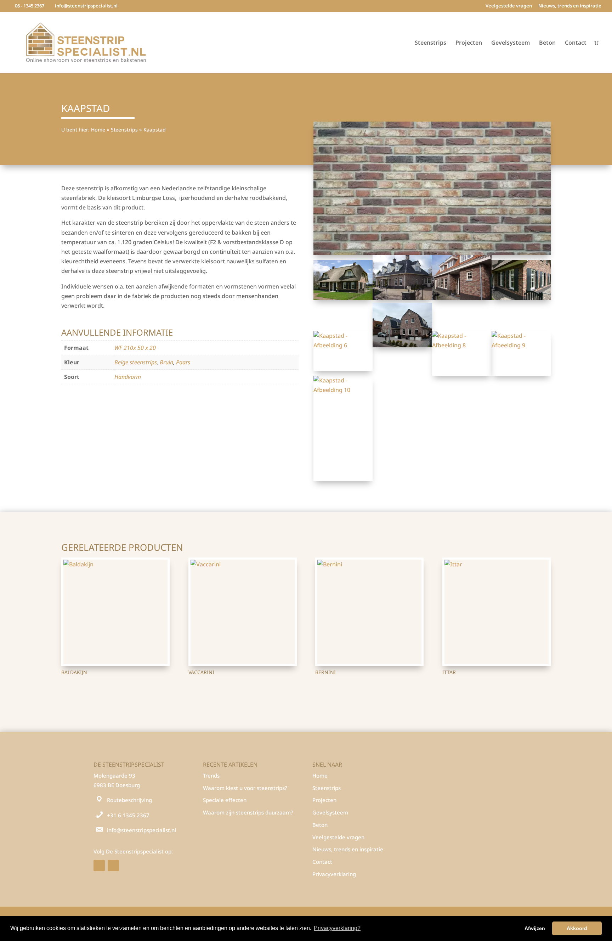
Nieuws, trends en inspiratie (569, 6)
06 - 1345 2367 (29, 5)
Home (98, 129)
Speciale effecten (224, 799)
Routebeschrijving (129, 799)
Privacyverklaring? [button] (337, 928)
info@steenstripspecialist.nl (141, 830)
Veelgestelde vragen (509, 6)
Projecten (468, 43)
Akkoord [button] (577, 928)
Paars (183, 362)
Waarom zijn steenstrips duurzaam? (248, 812)
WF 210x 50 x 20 (135, 348)
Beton (547, 43)
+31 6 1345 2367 (128, 815)
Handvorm (127, 377)
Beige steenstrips (135, 362)
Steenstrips (430, 43)
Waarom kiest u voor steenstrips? (245, 787)
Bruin (166, 362)
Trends (211, 775)
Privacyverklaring (334, 874)
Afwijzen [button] (535, 928)
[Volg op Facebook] (99, 865)
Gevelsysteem (510, 43)
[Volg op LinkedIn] (113, 865)
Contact (575, 43)
